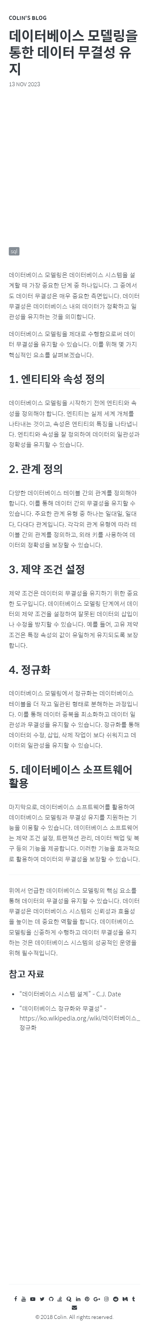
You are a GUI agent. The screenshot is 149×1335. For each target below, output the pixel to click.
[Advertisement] (74, 167)
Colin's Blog (28, 17)
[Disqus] (74, 1165)
